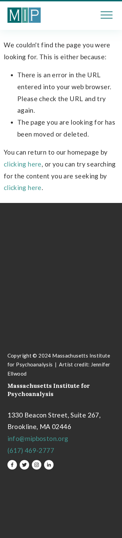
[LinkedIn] (49, 465)
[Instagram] (36, 465)
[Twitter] (24, 465)
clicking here (23, 164)
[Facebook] (12, 465)
